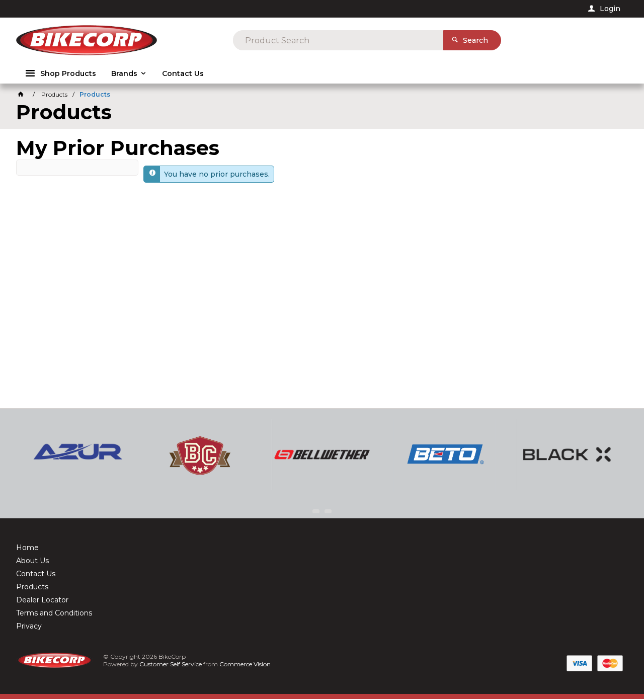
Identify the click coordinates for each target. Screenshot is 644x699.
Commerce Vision (245, 664)
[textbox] (338, 40)
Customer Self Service (170, 664)
